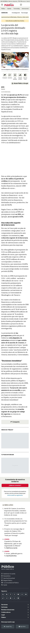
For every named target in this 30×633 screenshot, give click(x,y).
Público (7, 567)
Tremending (16, 8)
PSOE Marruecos (22, 1)
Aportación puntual (9, 578)
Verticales (4, 607)
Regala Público (7, 580)
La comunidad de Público (11, 582)
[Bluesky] (18, 594)
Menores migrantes (12, 1)
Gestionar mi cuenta (9, 574)
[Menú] (2, 5)
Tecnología (24, 13)
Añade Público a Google (21, 83)
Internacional (25, 8)
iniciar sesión (11, 495)
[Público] (12, 5)
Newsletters (6, 576)
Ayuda (5, 585)
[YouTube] (26, 594)
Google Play (9, 626)
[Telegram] (6, 598)
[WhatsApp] (14, 598)
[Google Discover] (6, 594)
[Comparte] (5, 75)
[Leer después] (15, 75)
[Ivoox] (18, 598)
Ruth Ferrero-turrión (11, 548)
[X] (14, 594)
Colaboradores (5, 612)
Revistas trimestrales (7, 609)
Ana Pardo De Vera (11, 555)
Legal (3, 615)
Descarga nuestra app (8, 622)
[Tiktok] (2, 598)
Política (3, 8)
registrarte (19, 495)
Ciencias (4, 13)
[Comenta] (10, 75)
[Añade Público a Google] (2, 594)
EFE (2, 87)
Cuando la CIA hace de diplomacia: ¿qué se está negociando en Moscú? (13, 543)
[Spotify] (10, 598)
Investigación (16, 13)
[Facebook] (10, 594)
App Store (23, 626)
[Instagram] (22, 594)
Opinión (9, 8)
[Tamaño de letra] (20, 75)
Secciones (4, 604)
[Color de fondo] (25, 75)
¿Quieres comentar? (15, 485)
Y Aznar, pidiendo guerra (13, 553)
